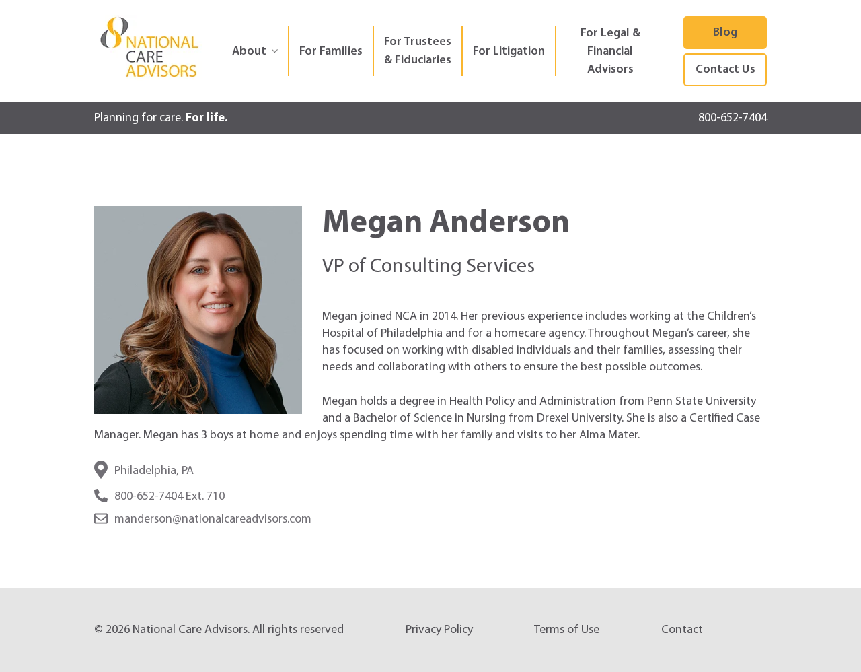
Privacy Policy (439, 630)
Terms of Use (566, 630)
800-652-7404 (732, 118)
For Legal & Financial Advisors (610, 51)
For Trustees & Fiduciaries (417, 51)
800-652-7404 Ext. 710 (169, 496)
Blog (725, 32)
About (249, 51)
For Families (331, 51)
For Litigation (509, 51)
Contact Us (725, 69)
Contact (682, 630)
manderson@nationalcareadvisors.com (212, 519)
